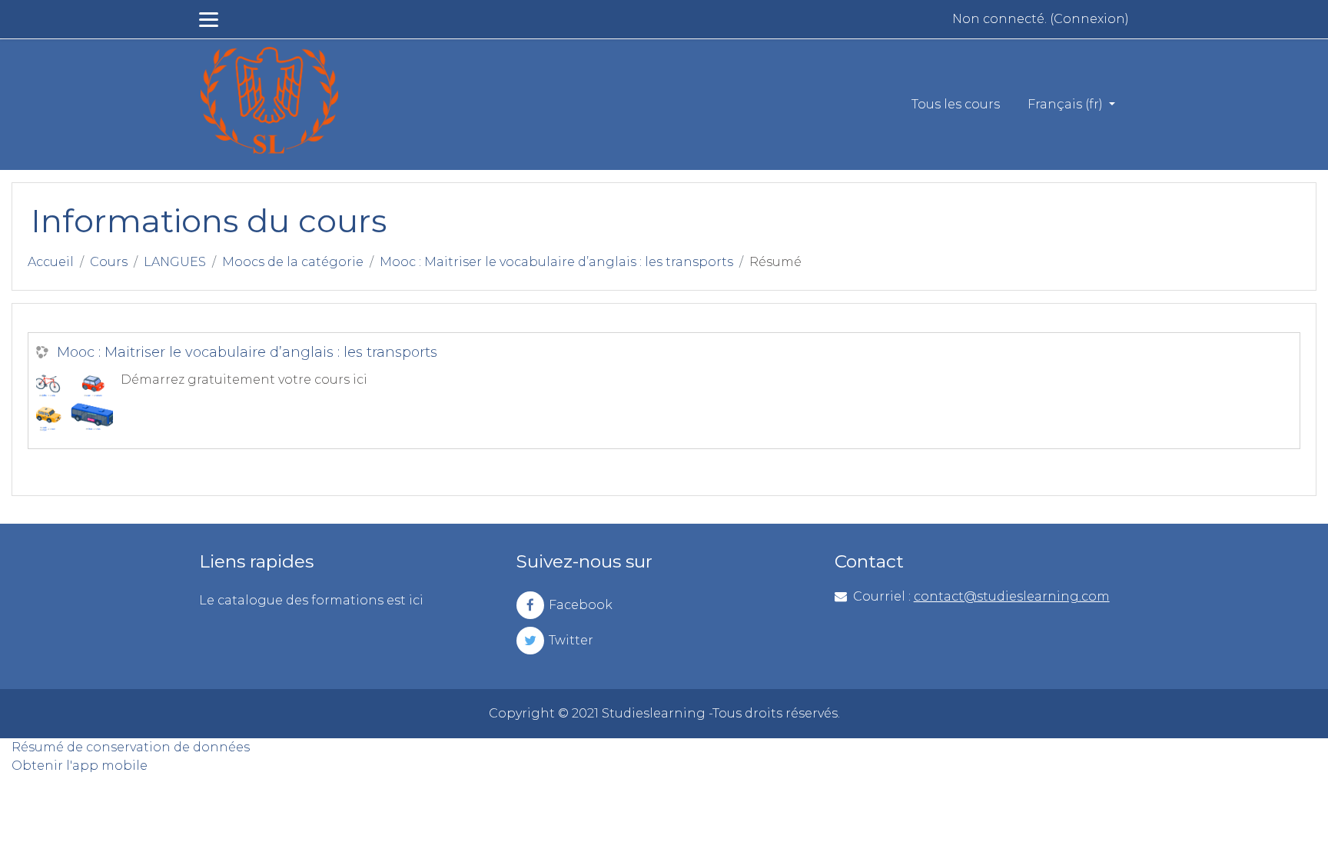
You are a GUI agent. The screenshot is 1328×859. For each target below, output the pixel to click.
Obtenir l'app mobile (80, 765)
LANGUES (175, 262)
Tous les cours (955, 104)
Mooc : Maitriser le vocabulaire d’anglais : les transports (556, 262)
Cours (109, 262)
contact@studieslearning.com (1012, 596)
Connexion (1089, 19)
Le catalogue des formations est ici (311, 600)
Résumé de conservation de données (131, 747)
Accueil (51, 262)
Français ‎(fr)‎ (1067, 104)
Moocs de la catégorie (293, 262)
